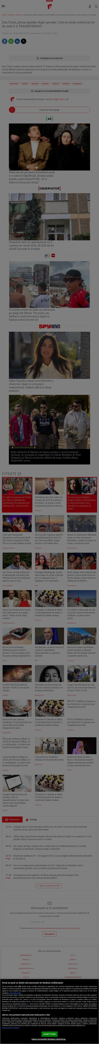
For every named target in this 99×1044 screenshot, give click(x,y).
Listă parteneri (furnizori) (10, 1028)
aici (28, 1004)
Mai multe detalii (15, 993)
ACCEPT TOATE (49, 1034)
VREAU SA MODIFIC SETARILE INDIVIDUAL (48, 1039)
